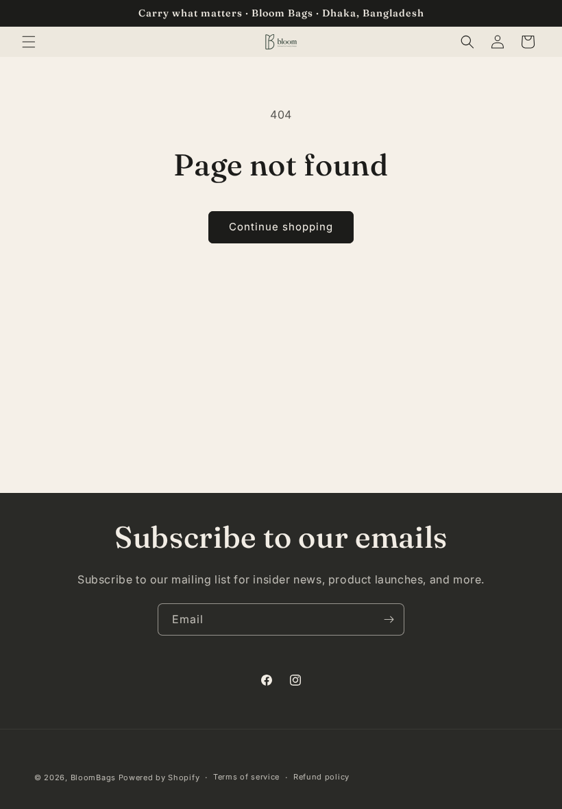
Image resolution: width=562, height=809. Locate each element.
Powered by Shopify (159, 777)
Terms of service (246, 777)
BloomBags (93, 777)
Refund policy (321, 777)
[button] (29, 42)
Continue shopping (281, 226)
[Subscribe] (389, 619)
